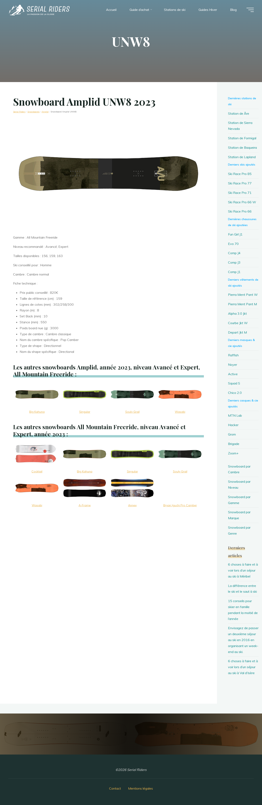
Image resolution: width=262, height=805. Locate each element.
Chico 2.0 (235, 393)
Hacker (233, 425)
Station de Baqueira (242, 147)
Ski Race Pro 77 (240, 183)
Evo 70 (233, 244)
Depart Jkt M (237, 332)
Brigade (233, 444)
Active (233, 374)
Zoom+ (233, 453)
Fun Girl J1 (235, 234)
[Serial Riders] (39, 10)
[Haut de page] (246, 789)
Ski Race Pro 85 (240, 174)
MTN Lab (235, 415)
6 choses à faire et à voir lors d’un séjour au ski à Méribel (243, 570)
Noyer (232, 364)
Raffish (233, 355)
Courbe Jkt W (238, 323)
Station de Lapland (242, 157)
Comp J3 (234, 262)
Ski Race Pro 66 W (242, 202)
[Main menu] (250, 10)
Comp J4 (234, 253)
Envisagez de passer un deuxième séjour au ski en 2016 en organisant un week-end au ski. (243, 640)
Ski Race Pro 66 (240, 211)
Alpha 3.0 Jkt (237, 313)
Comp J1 (234, 272)
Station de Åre (238, 113)
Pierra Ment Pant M (242, 304)
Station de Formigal (242, 138)
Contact (115, 788)
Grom (232, 434)
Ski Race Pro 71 (240, 193)
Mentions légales (140, 788)
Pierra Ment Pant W (243, 295)
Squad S (234, 383)
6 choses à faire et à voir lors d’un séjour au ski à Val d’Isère (243, 667)
